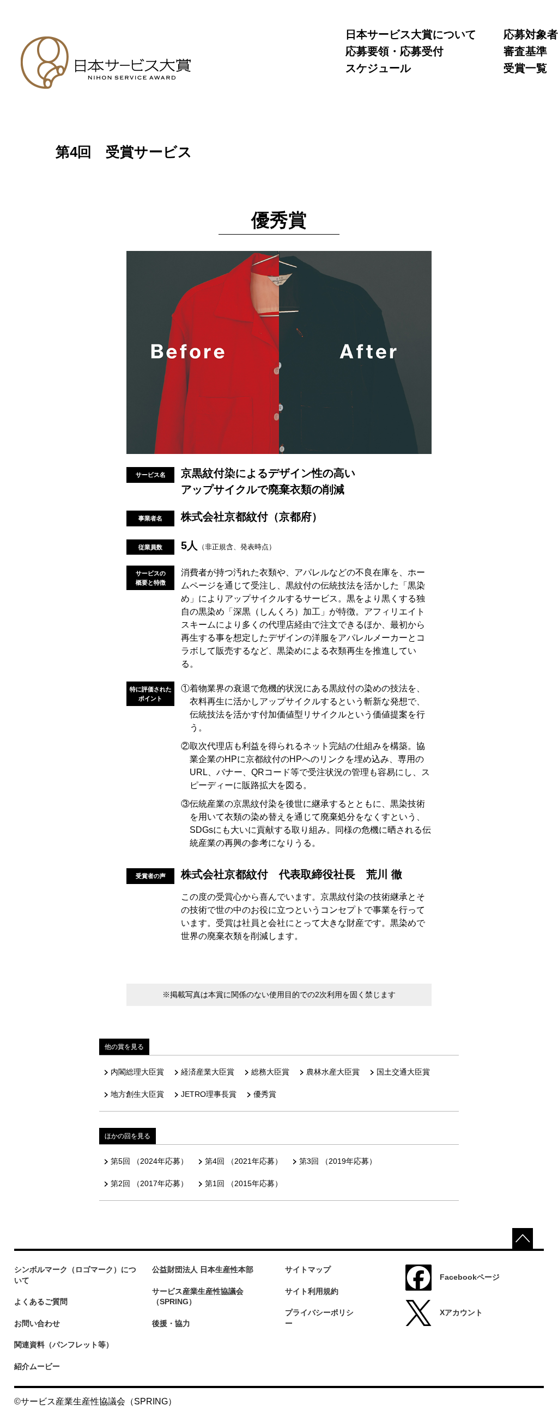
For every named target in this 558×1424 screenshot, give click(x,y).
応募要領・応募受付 (394, 51)
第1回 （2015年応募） (243, 1183)
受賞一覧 (525, 68)
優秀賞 (264, 1094)
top (522, 1238)
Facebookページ (470, 1277)
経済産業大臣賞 (207, 1071)
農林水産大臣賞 (333, 1071)
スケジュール (378, 68)
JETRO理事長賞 (208, 1094)
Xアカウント (461, 1312)
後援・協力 (171, 1323)
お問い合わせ (37, 1323)
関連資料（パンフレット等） (63, 1344)
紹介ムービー (37, 1366)
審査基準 (525, 51)
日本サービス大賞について (410, 34)
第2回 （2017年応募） (149, 1183)
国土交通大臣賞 (403, 1071)
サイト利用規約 (311, 1291)
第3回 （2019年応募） (338, 1161)
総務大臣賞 (270, 1071)
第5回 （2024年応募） (149, 1161)
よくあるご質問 (41, 1301)
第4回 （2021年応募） (243, 1161)
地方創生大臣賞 (137, 1094)
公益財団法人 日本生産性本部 (202, 1269)
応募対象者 (531, 34)
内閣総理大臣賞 (137, 1071)
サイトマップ (308, 1269)
